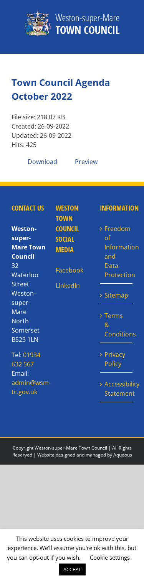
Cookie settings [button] (110, 557)
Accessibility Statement (116, 389)
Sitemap (116, 295)
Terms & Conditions (116, 324)
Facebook (69, 270)
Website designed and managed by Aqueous (84, 455)
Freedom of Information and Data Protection (116, 251)
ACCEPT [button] (72, 569)
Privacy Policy (114, 359)
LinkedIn (68, 285)
